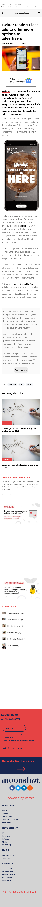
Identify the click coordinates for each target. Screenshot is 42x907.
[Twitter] (18, 788)
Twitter (6, 91)
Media (4, 842)
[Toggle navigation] (33, 13)
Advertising (6, 845)
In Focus (5, 839)
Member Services (9, 872)
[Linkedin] (24, 788)
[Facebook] (12, 788)
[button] (3, 13)
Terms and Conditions (10, 820)
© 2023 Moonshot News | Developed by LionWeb (19, 892)
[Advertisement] (21, 551)
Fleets (21, 384)
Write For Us (7, 881)
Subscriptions (7, 878)
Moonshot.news (7, 43)
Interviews (6, 836)
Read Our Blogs (8, 855)
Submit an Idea (7, 869)
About (4, 811)
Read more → (21, 370)
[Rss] (30, 788)
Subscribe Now (7, 495)
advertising (12, 384)
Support (5, 814)
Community (6, 858)
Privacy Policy (7, 822)
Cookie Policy (7, 817)
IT (3, 833)
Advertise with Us (9, 875)
